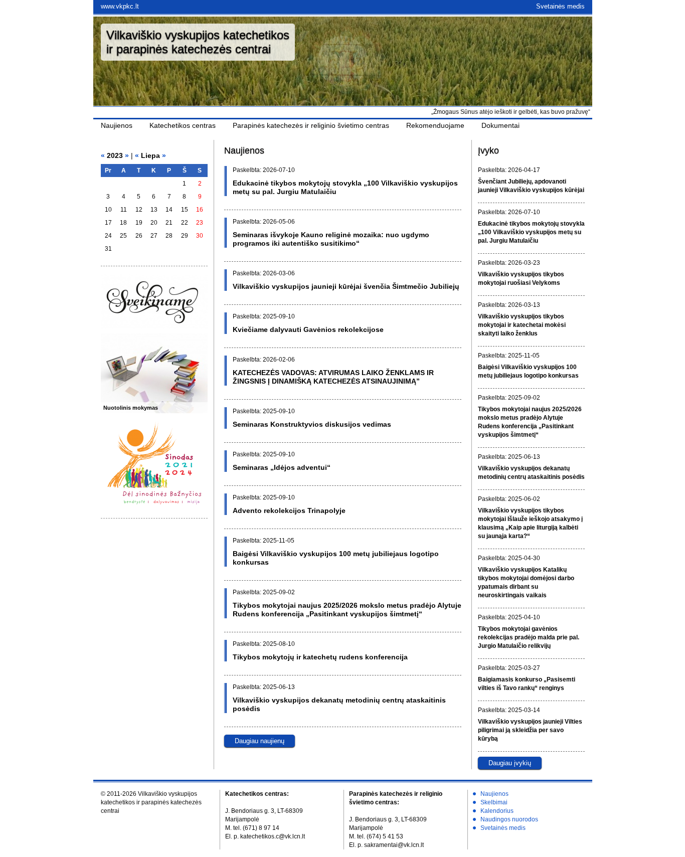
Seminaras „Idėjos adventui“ (281, 467)
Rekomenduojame (435, 125)
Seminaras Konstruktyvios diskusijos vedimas (312, 424)
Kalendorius (496, 810)
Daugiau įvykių (509, 763)
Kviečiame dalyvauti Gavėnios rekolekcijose (308, 329)
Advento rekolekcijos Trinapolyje (289, 510)
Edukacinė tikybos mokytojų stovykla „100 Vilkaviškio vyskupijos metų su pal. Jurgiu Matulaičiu (531, 232)
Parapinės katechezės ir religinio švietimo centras (311, 125)
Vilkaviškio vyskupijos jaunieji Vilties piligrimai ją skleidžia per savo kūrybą (530, 730)
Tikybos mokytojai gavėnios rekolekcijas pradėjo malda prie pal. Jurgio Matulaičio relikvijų (528, 637)
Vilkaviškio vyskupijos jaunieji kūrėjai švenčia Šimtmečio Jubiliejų (346, 286)
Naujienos (116, 125)
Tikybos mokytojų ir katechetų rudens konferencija (320, 657)
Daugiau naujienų (259, 741)
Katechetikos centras (182, 125)
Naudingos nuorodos (509, 819)
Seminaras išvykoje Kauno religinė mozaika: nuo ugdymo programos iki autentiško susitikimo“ (331, 239)
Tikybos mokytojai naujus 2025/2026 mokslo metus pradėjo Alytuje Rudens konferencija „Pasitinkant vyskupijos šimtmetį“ (347, 609)
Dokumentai (500, 125)
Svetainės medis (560, 6)
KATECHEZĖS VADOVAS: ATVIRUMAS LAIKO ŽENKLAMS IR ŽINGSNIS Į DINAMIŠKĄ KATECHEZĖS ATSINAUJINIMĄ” (333, 377)
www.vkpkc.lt (120, 6)
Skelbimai (493, 802)
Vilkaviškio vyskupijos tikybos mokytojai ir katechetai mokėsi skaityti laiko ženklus (522, 325)
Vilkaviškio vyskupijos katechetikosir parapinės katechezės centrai (197, 42)
